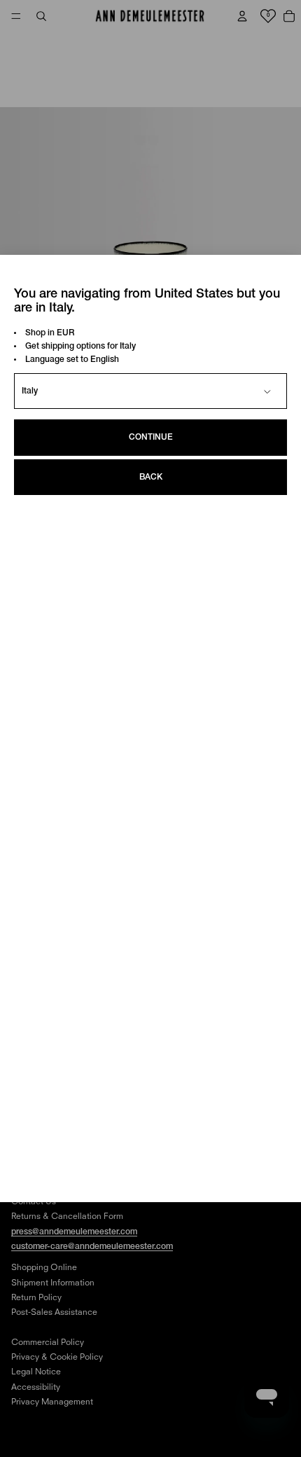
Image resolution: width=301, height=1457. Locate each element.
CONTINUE (151, 437)
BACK (150, 477)
